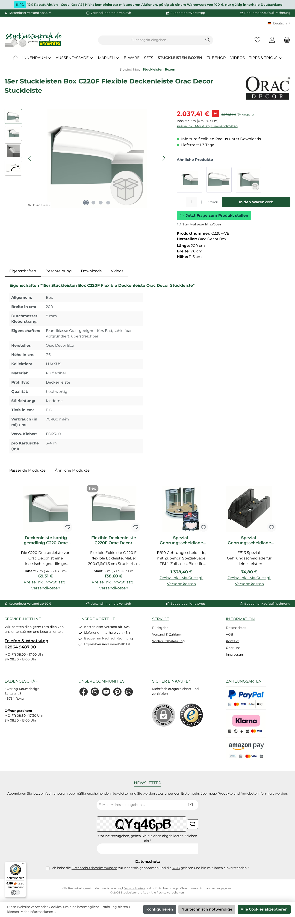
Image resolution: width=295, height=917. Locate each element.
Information (240, 619)
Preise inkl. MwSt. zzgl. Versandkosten (207, 126)
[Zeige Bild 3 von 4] (101, 202)
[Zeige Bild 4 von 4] (108, 202)
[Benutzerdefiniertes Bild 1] (191, 715)
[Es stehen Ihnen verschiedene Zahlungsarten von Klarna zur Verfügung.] (246, 723)
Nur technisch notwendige (206, 909)
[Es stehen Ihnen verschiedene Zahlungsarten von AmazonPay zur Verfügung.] (246, 748)
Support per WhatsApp (188, 13)
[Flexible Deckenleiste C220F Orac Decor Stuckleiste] (219, 179)
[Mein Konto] (272, 40)
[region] (86, 158)
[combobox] (150, 40)
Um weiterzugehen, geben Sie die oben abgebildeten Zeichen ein (147, 838)
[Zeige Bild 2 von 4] (93, 202)
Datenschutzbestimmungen (94, 868)
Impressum (235, 654)
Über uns (233, 648)
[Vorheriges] (30, 158)
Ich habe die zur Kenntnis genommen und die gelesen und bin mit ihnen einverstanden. (150, 868)
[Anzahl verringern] (181, 202)
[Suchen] (207, 40)
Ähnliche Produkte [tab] (72, 470)
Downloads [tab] (91, 271)
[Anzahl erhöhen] (201, 202)
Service (160, 619)
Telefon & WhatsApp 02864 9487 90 (26, 644)
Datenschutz (236, 628)
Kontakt (232, 641)
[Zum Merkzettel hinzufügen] (67, 527)
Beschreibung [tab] (58, 271)
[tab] (23, 271)
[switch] (15, 892)
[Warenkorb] (285, 40)
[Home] (15, 58)
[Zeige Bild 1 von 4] (86, 202)
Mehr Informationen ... (38, 912)
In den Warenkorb (256, 202)
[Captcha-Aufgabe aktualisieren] (192, 824)
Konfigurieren (159, 909)
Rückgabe (160, 628)
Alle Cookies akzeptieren (264, 909)
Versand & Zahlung (167, 634)
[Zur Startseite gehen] (33, 40)
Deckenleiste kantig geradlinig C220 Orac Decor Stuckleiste (46, 540)
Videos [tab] (117, 271)
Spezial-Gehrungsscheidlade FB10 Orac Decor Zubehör (181, 540)
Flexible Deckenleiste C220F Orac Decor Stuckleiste (113, 540)
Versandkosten (134, 888)
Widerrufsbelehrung (168, 641)
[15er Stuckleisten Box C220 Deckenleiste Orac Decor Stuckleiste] (248, 179)
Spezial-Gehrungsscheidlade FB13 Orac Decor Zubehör (249, 540)
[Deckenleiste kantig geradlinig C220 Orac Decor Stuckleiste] (189, 179)
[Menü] (23, 864)
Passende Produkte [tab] (27, 470)
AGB (229, 634)
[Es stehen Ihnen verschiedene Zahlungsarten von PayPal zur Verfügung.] (246, 698)
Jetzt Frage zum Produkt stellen (217, 215)
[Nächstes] (163, 158)
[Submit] (190, 805)
